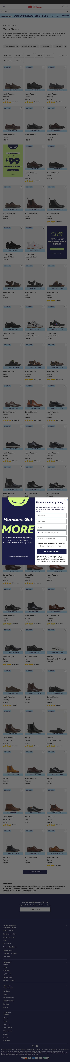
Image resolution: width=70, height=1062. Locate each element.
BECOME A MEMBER (51, 551)
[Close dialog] (66, 499)
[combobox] (40, 533)
